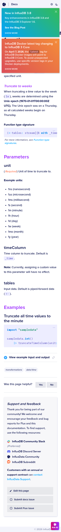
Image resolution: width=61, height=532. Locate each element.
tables (9, 283)
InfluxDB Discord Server (26, 451)
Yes (41, 384)
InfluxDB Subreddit (23, 462)
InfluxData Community (25, 456)
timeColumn (15, 247)
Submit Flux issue (24, 508)
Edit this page (21, 490)
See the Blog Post (15, 27)
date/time (31, 369)
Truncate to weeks (18, 86)
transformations (14, 369)
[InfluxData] (4, 4)
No (52, 384)
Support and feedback (24, 404)
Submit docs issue (24, 499)
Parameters (16, 157)
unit (7, 165)
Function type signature (19, 124)
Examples (14, 307)
